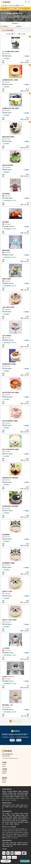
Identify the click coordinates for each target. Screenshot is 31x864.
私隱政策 (4, 773)
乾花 (25, 805)
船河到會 (21, 813)
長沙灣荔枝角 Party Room (11, 836)
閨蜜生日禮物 (24, 844)
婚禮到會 (24, 817)
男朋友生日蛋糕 (13, 794)
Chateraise (22, 796)
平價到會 (13, 815)
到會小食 (24, 818)
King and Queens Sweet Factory (12, 798)
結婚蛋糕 (12, 796)
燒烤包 (15, 822)
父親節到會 (14, 818)
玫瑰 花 (16, 806)
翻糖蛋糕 (15, 791)
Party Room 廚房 (9, 832)
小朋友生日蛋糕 (20, 793)
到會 (3, 813)
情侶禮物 (14, 844)
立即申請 (12, 740)
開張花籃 (21, 806)
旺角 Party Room (9, 834)
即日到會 (9, 820)
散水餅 (14, 793)
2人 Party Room (14, 837)
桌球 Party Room (19, 830)
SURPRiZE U (23, 798)
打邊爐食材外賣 (24, 820)
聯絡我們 (4, 782)
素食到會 (22, 815)
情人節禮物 (19, 842)
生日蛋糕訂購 (9, 791)
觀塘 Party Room (17, 834)
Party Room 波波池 (20, 829)
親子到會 (20, 818)
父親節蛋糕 (10, 793)
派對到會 (4, 815)
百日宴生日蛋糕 (5, 794)
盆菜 (3, 822)
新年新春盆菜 (21, 822)
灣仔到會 (20, 817)
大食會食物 (7, 813)
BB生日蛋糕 (6, 796)
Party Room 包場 (11, 829)
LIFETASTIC (14, 800)
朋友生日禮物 (9, 844)
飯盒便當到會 (9, 818)
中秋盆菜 (7, 822)
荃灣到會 (15, 817)
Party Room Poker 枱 (18, 832)
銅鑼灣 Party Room (6, 837)
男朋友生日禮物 (5, 842)
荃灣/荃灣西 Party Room (22, 836)
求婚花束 (18, 805)
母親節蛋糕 (4, 793)
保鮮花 (22, 805)
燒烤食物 (11, 822)
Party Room (4, 829)
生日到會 (6, 817)
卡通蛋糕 (20, 791)
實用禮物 (19, 844)
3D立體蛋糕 (17, 796)
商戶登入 (19, 740)
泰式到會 (13, 820)
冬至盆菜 (7, 824)
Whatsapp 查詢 (25, 861)
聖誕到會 (17, 813)
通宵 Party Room (11, 830)
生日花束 (13, 805)
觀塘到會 (18, 815)
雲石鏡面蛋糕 (25, 791)
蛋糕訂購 (4, 791)
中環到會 (9, 815)
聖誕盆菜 (11, 824)
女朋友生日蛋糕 (20, 794)
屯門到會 (26, 813)
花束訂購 (4, 805)
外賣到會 (10, 817)
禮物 (11, 846)
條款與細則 (4, 771)
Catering (12, 813)
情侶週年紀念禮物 (6, 846)
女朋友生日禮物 (13, 842)
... (16, 721)
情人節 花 (12, 806)
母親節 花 (7, 806)
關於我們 (4, 779)
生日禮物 (24, 842)
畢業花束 (9, 805)
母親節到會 (16, 824)
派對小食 (18, 820)
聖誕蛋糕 (26, 793)
